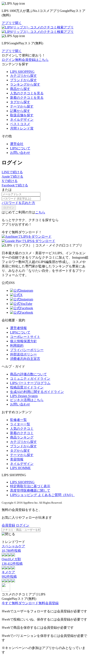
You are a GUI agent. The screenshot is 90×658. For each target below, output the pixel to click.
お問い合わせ (20, 152)
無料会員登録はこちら (32, 60)
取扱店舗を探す (21, 115)
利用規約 (16, 345)
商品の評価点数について (28, 374)
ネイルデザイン (21, 119)
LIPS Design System (24, 396)
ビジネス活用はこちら (27, 400)
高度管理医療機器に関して (30, 490)
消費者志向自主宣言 (25, 358)
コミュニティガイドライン (30, 378)
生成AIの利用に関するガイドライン (37, 392)
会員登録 (8, 525)
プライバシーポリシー (27, 350)
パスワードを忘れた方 (18, 203)
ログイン (8, 60)
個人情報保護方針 (23, 341)
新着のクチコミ (21, 433)
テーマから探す (21, 106)
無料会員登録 (49, 603)
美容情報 (16, 459)
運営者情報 (18, 328)
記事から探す (20, 111)
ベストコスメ (20, 124)
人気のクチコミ (21, 428)
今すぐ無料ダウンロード (20, 603)
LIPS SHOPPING (22, 71)
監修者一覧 (18, 420)
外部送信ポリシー (23, 354)
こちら (40, 212)
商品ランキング (21, 437)
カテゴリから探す (23, 75)
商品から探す (20, 89)
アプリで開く (12, 23)
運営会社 (16, 144)
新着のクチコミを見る (27, 97)
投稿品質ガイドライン (27, 387)
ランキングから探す (25, 84)
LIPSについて (20, 148)
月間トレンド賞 (21, 128)
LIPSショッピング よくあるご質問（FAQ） (42, 495)
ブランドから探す (23, 80)
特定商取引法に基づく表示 (30, 486)
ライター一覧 (20, 424)
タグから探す (20, 102)
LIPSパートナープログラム (30, 383)
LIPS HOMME (20, 468)
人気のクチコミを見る (27, 93)
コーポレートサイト (25, 337)
